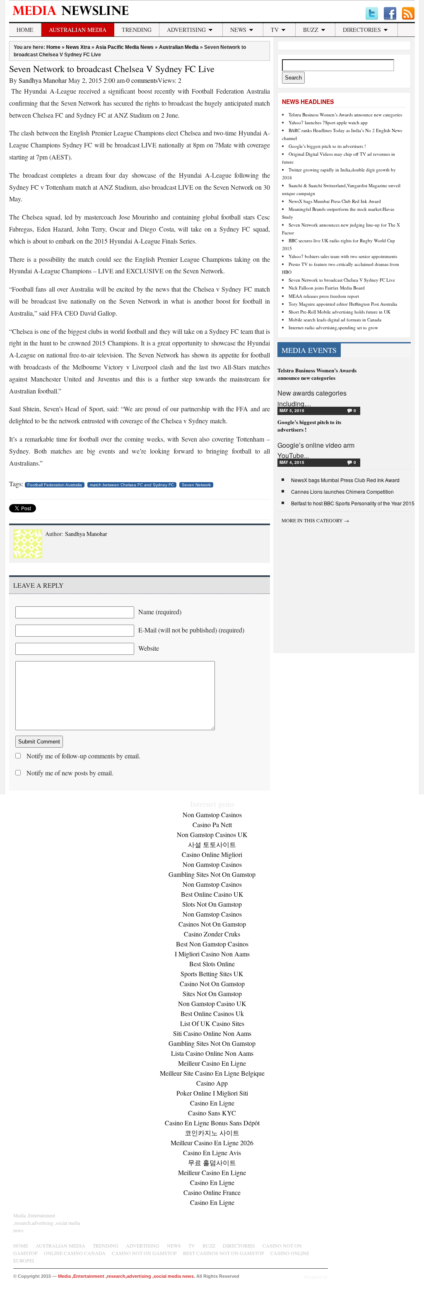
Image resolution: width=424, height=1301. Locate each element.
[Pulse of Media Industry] (73, 17)
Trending (137, 30)
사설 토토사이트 (212, 844)
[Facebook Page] (390, 13)
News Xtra (78, 47)
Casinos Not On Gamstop (212, 924)
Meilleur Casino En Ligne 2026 (212, 1142)
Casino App (212, 1083)
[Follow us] (371, 13)
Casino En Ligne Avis (212, 1152)
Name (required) (159, 611)
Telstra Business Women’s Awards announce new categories (345, 114)
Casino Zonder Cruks (212, 933)
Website (148, 648)
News (238, 30)
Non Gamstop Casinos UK (212, 834)
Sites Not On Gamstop (212, 993)
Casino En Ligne (212, 1102)
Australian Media (77, 30)
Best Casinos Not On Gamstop (223, 1253)
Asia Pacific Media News (125, 47)
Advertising (186, 30)
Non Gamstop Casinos (212, 814)
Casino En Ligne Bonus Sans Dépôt (212, 1122)
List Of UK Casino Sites (212, 1023)
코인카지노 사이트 (212, 1132)
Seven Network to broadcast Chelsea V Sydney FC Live (111, 69)
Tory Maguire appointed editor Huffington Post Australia (343, 304)
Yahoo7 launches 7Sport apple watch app (328, 122)
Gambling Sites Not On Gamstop (212, 874)
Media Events (309, 350)
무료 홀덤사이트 (212, 1162)
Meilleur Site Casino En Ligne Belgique (212, 1073)
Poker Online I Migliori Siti (212, 1093)
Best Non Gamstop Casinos (212, 943)
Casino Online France (212, 1192)
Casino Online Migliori (212, 854)
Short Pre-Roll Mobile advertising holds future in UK (339, 312)
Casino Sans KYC (212, 1112)
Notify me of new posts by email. (69, 772)
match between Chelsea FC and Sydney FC (132, 485)
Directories (362, 30)
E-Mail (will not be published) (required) (191, 629)
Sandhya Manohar (43, 80)
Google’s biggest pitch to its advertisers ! (327, 146)
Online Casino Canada (75, 1253)
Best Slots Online (212, 963)
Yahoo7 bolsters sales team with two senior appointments (343, 256)
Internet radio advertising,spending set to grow (333, 327)
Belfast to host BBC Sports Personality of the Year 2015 (352, 503)
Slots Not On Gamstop (212, 904)
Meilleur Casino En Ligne (212, 1063)
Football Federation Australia (54, 485)
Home (25, 30)
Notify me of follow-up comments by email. (83, 755)
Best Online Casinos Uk (212, 1013)
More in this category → (315, 520)
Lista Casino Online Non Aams (212, 1053)
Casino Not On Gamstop (212, 983)
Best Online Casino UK (212, 894)
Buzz (310, 30)
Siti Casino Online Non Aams (212, 1033)
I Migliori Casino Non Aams (212, 953)
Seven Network (196, 485)
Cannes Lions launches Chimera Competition (342, 491)
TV (275, 30)
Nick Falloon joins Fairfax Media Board (327, 288)
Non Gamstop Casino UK (212, 1003)
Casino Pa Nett (212, 824)
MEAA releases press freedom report (324, 296)
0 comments (142, 80)
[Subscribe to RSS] (408, 13)
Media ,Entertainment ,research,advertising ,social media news (46, 1222)
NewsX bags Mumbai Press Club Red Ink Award (335, 201)
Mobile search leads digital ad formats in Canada (335, 319)
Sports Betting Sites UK (212, 973)
